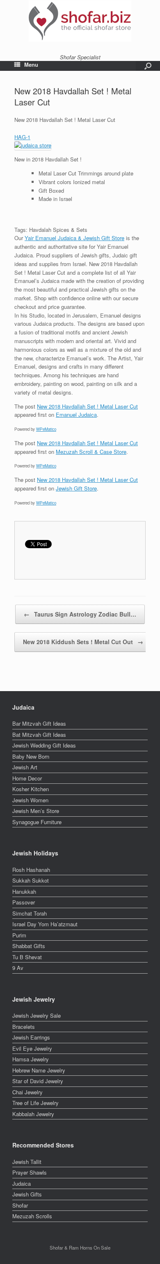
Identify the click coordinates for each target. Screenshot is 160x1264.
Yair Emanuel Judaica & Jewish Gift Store (74, 238)
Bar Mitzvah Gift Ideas (39, 723)
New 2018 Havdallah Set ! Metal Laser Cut (87, 406)
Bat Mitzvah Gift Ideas (39, 734)
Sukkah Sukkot (30, 880)
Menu (31, 64)
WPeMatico (46, 429)
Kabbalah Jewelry (33, 1114)
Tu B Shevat (27, 957)
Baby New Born (30, 756)
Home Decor (27, 778)
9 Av (17, 968)
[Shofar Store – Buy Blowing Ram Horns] (80, 21)
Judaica (21, 1183)
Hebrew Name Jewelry (38, 1070)
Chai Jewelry (27, 1092)
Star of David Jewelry (37, 1081)
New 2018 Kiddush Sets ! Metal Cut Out (83, 642)
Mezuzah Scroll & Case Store (91, 452)
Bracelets (23, 1026)
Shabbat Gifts (28, 946)
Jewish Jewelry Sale (36, 1015)
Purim (19, 935)
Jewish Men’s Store (35, 811)
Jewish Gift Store (76, 488)
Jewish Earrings (31, 1037)
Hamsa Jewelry (30, 1059)
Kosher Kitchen (30, 789)
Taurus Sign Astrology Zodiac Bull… (80, 614)
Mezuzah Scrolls (32, 1216)
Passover (23, 902)
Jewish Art (24, 767)
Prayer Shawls (29, 1172)
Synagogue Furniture (37, 822)
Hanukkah (24, 891)
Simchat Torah (29, 913)
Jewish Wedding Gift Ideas (44, 745)
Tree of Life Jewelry (35, 1103)
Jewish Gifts (27, 1194)
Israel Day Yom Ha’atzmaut (45, 924)
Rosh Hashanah (31, 870)
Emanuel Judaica (76, 414)
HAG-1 (22, 137)
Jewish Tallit (26, 1162)
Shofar (20, 1205)
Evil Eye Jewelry (32, 1048)
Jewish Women (30, 800)
